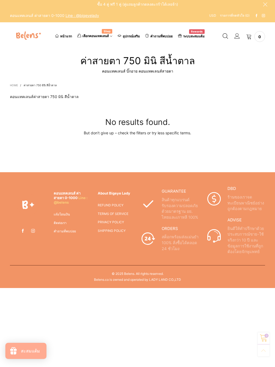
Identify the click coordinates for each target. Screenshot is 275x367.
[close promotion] (265, 4)
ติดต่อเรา (60, 223)
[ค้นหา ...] (225, 36)
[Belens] (28, 36)
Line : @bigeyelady (82, 15)
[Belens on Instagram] (33, 231)
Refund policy (111, 205)
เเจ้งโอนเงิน (62, 214)
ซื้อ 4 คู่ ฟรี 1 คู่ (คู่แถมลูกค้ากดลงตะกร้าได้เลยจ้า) (137, 4)
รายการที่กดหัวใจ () (234, 15)
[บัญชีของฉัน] (237, 36)
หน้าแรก (66, 36)
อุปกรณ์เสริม (131, 36)
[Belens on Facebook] (23, 231)
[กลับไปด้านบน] (264, 350)
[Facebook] (256, 16)
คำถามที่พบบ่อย (161, 36)
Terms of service (113, 214)
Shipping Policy (112, 231)
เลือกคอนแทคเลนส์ (96, 35)
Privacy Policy (111, 222)
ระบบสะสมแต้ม (194, 35)
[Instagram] (263, 16)
